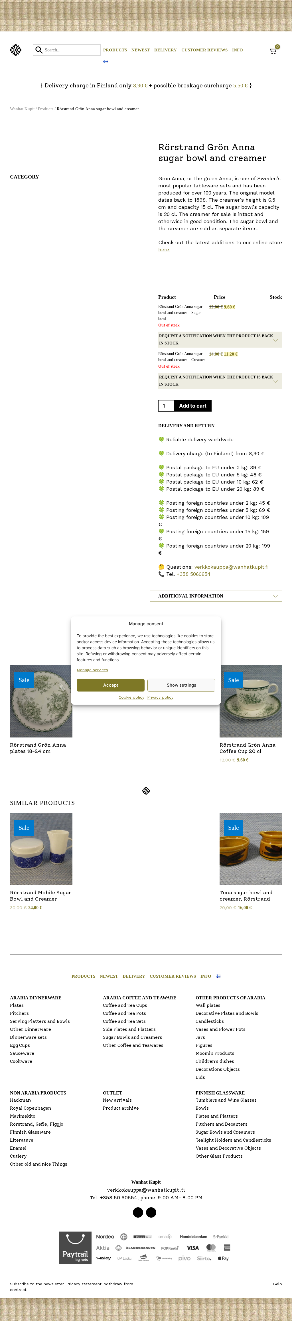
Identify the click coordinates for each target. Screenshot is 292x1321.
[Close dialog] (203, 598)
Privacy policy (160, 697)
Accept (110, 685)
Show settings (181, 685)
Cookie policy (131, 697)
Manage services (92, 669)
